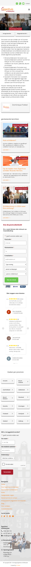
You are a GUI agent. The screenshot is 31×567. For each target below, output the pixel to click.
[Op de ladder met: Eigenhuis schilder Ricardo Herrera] (15, 165)
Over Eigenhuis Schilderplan (10, 487)
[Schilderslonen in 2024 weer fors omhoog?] (15, 202)
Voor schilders (5, 506)
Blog (2, 503)
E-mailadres (9, 256)
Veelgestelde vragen (7, 495)
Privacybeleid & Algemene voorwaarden (13, 501)
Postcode (8, 239)
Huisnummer (9, 247)
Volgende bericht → (22, 33)
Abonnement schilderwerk (9, 490)
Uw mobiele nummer (8, 447)
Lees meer (6, 150)
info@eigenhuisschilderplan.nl (8, 536)
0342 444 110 (7, 531)
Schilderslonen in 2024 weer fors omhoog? (14, 207)
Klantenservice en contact (9, 498)
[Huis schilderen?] (15, 136)
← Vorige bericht (6, 33)
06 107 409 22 (7, 533)
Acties (3, 492)
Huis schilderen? (9, 140)
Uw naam (4, 438)
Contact (28, 3)
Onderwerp (5, 455)
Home (3, 484)
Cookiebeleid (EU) (6, 509)
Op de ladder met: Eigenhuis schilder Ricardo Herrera (14, 170)
